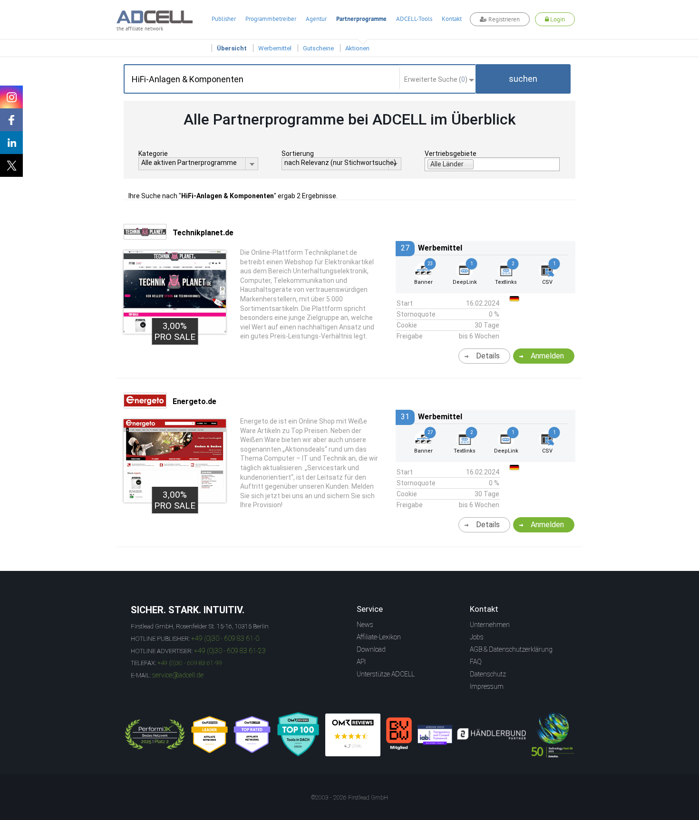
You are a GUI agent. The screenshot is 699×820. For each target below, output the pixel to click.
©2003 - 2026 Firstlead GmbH (349, 797)
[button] (523, 79)
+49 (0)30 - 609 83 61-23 (230, 651)
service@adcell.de (178, 675)
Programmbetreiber (270, 19)
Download (371, 649)
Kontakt (452, 19)
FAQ (476, 662)
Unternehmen (490, 624)
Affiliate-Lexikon (379, 637)
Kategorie (153, 153)
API (361, 662)
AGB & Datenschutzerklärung (511, 649)
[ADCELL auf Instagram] (11, 97)
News (365, 624)
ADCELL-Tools (414, 19)
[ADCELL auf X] (11, 165)
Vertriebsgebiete (450, 153)
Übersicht (232, 48)
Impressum (487, 686)
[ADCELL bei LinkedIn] (11, 142)
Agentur (316, 19)
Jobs (477, 637)
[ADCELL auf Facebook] (11, 119)
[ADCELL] (352, 735)
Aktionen (357, 48)
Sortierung (298, 153)
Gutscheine (318, 48)
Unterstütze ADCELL (386, 674)
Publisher (224, 19)
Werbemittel (274, 48)
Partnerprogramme (361, 19)
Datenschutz (488, 674)
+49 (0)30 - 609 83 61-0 (225, 638)
